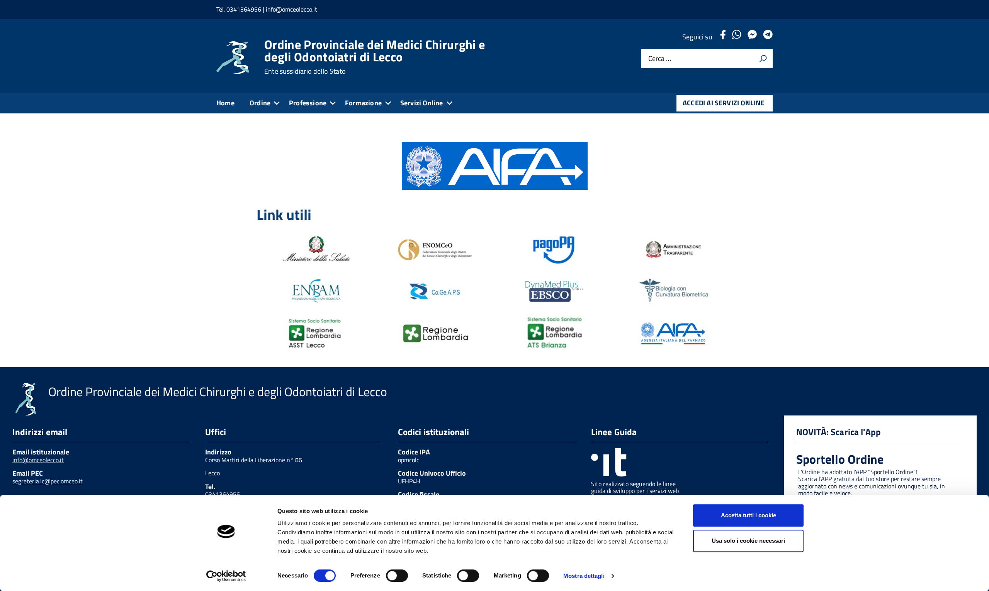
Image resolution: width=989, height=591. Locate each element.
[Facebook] (723, 37)
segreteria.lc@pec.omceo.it (47, 481)
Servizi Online (421, 103)
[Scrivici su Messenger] (752, 37)
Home (225, 103)
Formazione (363, 103)
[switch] (397, 575)
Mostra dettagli (584, 575)
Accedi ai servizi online (723, 103)
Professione (307, 103)
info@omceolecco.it (38, 459)
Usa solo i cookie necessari (748, 540)
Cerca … (659, 59)
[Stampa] (763, 58)
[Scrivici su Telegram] (768, 37)
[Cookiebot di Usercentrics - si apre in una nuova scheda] (226, 576)
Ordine (260, 103)
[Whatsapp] (736, 37)
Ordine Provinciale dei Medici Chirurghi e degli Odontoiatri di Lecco (374, 56)
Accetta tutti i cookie (748, 515)
